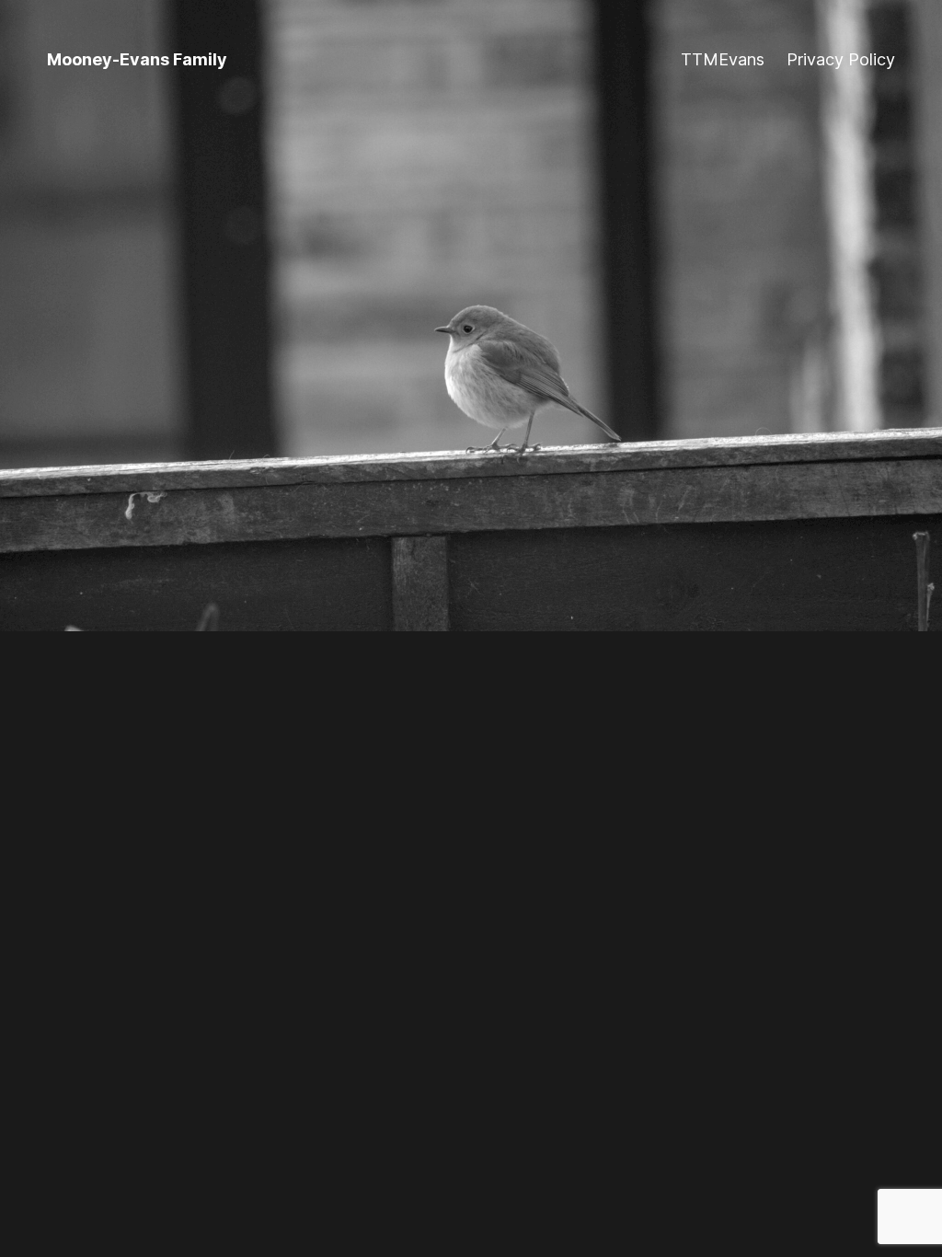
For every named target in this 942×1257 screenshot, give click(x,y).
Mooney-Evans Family (137, 59)
